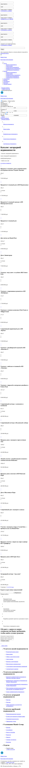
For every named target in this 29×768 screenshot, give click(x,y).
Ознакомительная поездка (12, 719)
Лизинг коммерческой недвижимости (15, 691)
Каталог (5, 71)
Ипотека (5, 80)
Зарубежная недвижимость (12, 69)
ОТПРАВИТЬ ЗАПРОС (6, 30)
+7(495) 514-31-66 (10, 749)
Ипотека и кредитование (12, 661)
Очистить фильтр (5, 118)
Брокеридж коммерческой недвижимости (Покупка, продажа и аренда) (16, 677)
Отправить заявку (5, 640)
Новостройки (9, 66)
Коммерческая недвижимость (13, 68)
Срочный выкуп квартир (12, 669)
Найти (3, 116)
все (7, 114)
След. (12, 587)
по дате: (2, 163)
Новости (8, 737)
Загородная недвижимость (12, 67)
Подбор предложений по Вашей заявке (15, 716)
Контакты (5, 82)
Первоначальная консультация (13, 714)
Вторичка (4, 101)
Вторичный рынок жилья (12, 651)
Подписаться (17, 592)
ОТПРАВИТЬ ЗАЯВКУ (6, 10)
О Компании (6, 79)
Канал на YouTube (10, 732)
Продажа (8, 702)
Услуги (5, 63)
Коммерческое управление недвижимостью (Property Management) (16, 681)
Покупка (8, 699)
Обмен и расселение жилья (12, 656)
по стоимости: (7, 163)
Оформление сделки (11, 721)
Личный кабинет (7, 84)
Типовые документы (11, 739)
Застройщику (6, 81)
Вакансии (8, 734)
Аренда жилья (9, 659)
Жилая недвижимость (11, 64)
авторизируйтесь (5, 53)
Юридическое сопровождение (13, 664)
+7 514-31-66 (5, 89)
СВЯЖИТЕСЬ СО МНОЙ (7, 19)
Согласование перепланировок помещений (16, 666)
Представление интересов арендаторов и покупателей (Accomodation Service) (16, 688)
